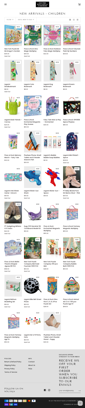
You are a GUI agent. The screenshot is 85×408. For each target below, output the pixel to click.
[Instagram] (49, 390)
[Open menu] (7, 4)
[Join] (78, 390)
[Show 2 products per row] (70, 19)
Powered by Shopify (72, 404)
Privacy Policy (9, 369)
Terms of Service (10, 372)
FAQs (30, 369)
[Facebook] (45, 390)
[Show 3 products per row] (74, 19)
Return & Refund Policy (12, 362)
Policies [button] (7, 359)
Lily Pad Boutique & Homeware (63, 401)
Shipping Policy (9, 365)
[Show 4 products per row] (78, 19)
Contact (31, 362)
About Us (31, 365)
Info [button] (30, 359)
